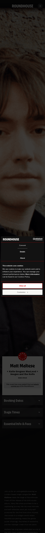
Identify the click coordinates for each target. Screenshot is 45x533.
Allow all (22, 286)
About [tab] (22, 258)
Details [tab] (22, 252)
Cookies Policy (24, 277)
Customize (21, 292)
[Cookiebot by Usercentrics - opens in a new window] (32, 239)
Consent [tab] (22, 245)
